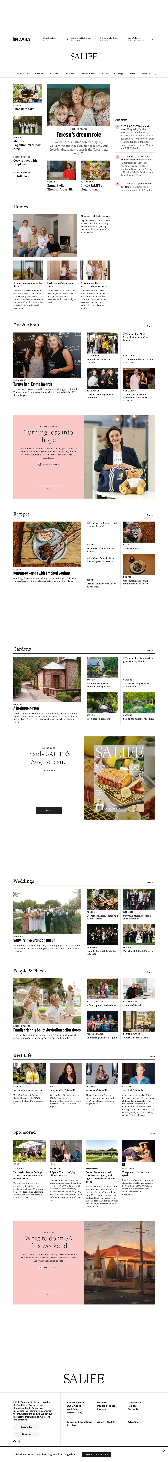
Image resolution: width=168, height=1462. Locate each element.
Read (48, 489)
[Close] (164, 1450)
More (150, 326)
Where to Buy (74, 1412)
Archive (71, 1425)
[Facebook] (14, 1441)
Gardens (39, 73)
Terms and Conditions (79, 1422)
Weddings (118, 73)
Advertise (133, 1422)
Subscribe (145, 73)
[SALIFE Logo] (84, 56)
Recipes (105, 73)
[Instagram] (19, 1441)
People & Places (89, 73)
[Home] (27, 39)
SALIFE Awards (22, 73)
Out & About (70, 73)
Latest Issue (53, 73)
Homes (131, 73)
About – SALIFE (106, 1422)
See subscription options (97, 1454)
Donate (26, 1434)
